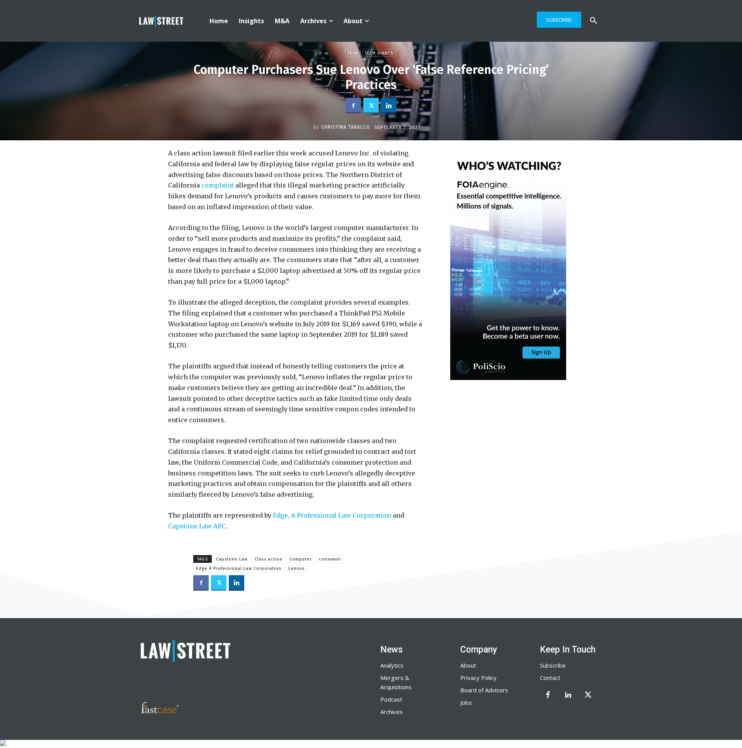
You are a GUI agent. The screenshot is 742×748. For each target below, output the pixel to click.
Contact (550, 678)
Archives (391, 712)
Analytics (391, 665)
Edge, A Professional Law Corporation (331, 515)
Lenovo (296, 568)
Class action (269, 559)
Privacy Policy (478, 678)
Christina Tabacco (345, 127)
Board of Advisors (484, 690)
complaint (217, 185)
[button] (593, 21)
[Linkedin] (389, 105)
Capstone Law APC (197, 526)
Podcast (391, 699)
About (468, 665)
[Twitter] (371, 105)
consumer (330, 559)
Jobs (466, 702)
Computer (300, 559)
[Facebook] (353, 105)
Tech (352, 53)
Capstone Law (232, 559)
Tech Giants (379, 53)
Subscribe (553, 665)
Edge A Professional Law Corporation (238, 568)
